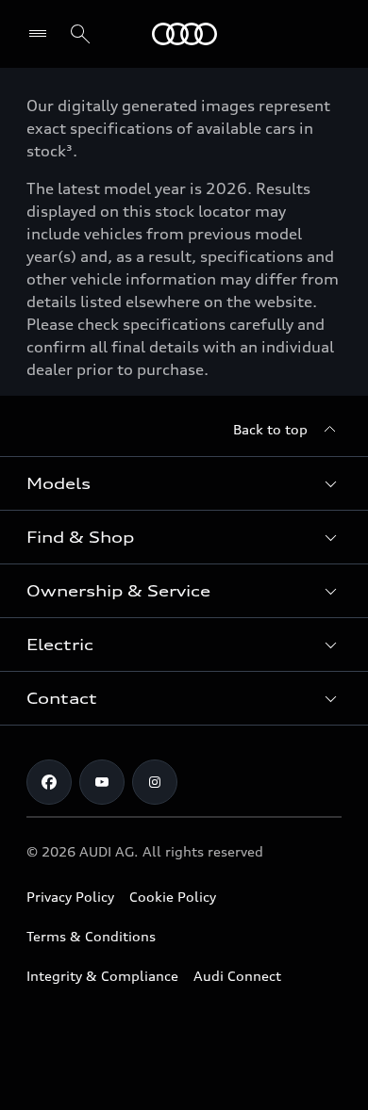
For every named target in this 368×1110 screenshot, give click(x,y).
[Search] (80, 34)
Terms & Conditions (91, 936)
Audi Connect (237, 976)
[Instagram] (154, 782)
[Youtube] (102, 782)
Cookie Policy (172, 897)
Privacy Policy (70, 897)
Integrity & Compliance (102, 976)
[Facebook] (49, 782)
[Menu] (184, 34)
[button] (184, 483)
